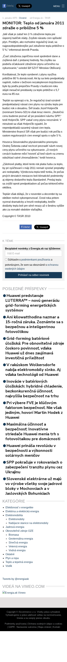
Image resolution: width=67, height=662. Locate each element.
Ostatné (23, 18)
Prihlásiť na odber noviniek (33, 275)
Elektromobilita (14, 515)
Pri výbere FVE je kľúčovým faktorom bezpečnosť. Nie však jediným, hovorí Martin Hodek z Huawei (34, 410)
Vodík (9, 566)
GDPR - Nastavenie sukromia (22, 627)
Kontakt (56, 627)
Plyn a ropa (12, 558)
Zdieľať (26, 227)
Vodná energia (17, 550)
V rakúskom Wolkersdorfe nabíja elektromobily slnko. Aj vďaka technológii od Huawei (32, 369)
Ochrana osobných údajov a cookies (45, 624)
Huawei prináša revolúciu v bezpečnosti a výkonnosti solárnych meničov (30, 450)
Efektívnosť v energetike (19, 507)
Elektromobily (16, 519)
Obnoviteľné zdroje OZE (20, 530)
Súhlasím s (14, 259)
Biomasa (14, 534)
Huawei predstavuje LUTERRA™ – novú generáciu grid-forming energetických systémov (32, 303)
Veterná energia (18, 546)
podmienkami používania (35, 259)
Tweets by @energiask (15, 579)
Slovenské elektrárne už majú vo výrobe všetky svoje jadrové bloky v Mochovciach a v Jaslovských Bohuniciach (33, 486)
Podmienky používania (15, 624)
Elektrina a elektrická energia (22, 511)
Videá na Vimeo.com (23, 586)
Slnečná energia (18, 542)
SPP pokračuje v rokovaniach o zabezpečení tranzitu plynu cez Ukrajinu (33, 467)
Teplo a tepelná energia (19, 562)
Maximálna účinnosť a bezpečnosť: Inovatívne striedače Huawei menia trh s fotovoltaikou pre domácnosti (32, 431)
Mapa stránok (44, 627)
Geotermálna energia (21, 538)
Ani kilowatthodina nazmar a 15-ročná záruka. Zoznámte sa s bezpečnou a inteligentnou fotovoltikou (34, 324)
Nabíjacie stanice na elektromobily (28, 523)
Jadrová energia (15, 527)
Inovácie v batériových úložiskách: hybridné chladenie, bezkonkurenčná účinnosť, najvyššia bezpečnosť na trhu (34, 388)
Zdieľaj (10, 5)
